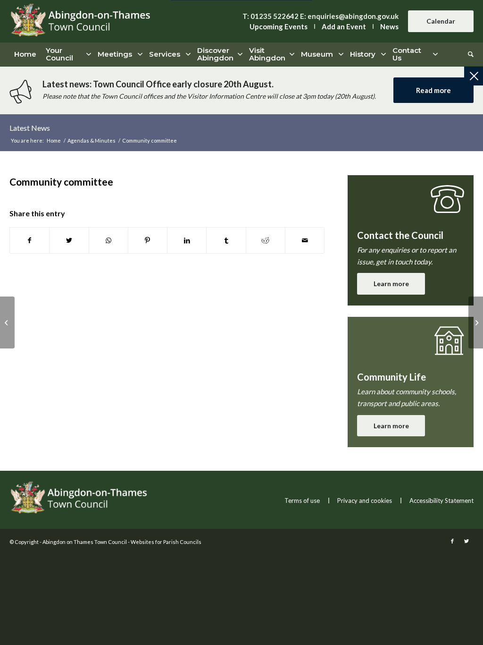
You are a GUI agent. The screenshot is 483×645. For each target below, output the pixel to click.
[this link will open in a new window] (29, 241)
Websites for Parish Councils (166, 542)
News (389, 26)
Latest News (29, 127)
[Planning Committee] (7, 322)
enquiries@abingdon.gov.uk (353, 16)
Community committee (61, 181)
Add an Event (344, 26)
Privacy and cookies (364, 500)
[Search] (468, 54)
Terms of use (302, 500)
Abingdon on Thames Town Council (84, 542)
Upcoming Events (279, 26)
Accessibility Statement (441, 500)
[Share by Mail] (304, 241)
